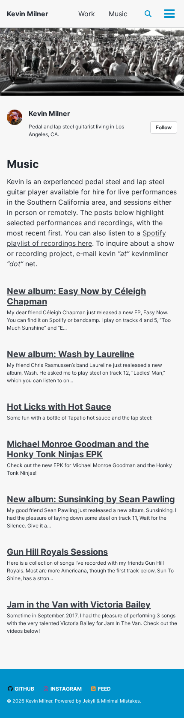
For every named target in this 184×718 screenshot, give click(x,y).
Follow (164, 127)
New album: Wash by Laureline (70, 354)
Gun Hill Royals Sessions (57, 552)
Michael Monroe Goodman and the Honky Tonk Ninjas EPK (78, 449)
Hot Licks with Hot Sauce (59, 407)
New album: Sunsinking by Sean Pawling (91, 499)
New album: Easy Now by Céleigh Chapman (76, 296)
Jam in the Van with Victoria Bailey (79, 604)
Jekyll (89, 701)
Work (86, 13)
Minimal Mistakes (120, 701)
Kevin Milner (27, 13)
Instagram (65, 688)
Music (118, 13)
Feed (104, 688)
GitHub (23, 688)
